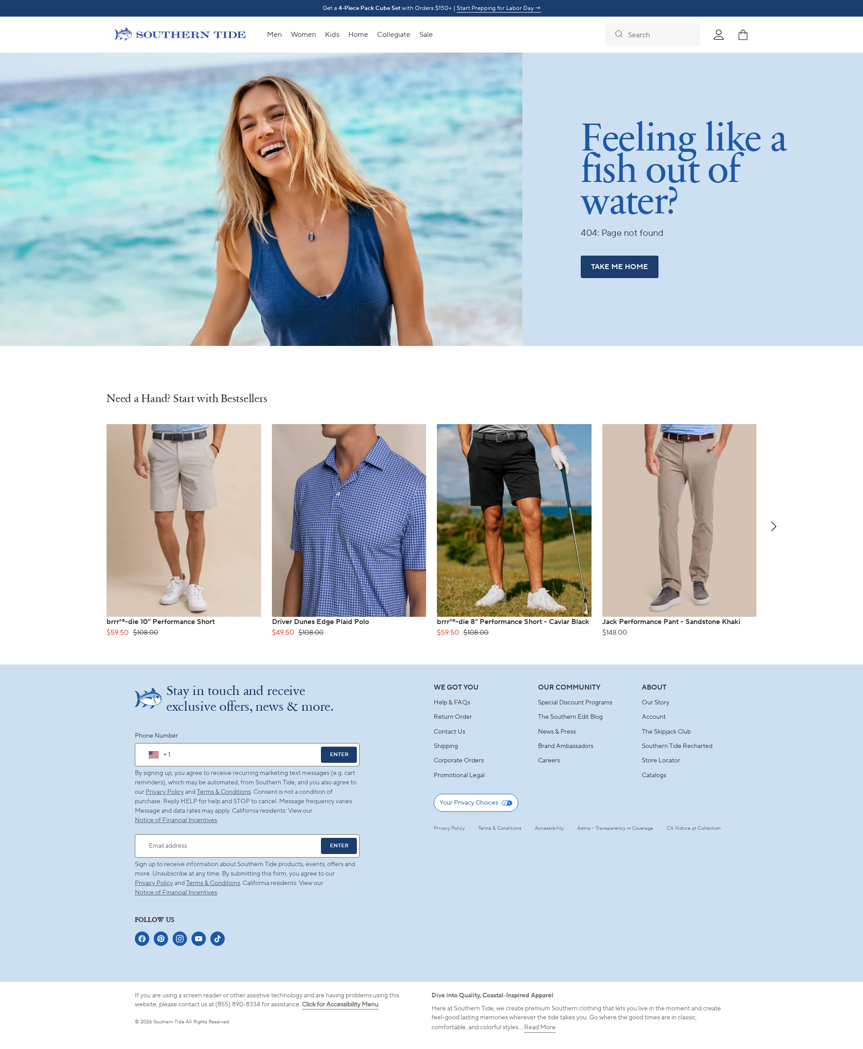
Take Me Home (619, 266)
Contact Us (449, 732)
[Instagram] (180, 938)
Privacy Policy (165, 792)
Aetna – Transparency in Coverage (615, 828)
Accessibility (549, 828)
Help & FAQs (452, 703)
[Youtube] (198, 938)
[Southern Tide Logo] (180, 35)
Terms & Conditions (224, 792)
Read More (540, 1027)
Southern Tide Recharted (677, 746)
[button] (774, 526)
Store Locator (661, 761)
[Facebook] (142, 938)
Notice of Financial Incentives (176, 893)
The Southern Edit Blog (570, 717)
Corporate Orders (459, 761)
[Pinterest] (161, 938)
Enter (339, 754)
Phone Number (156, 736)
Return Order (453, 717)
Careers (549, 761)
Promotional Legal (459, 775)
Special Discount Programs (575, 703)
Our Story (655, 703)
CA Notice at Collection (694, 828)
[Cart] (743, 34)
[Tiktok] (217, 938)
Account (654, 717)
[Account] (719, 34)
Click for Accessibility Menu (340, 1004)
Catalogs (654, 775)
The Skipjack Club (666, 732)
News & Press (557, 732)
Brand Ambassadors (565, 746)
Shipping (446, 746)
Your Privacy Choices (469, 803)
